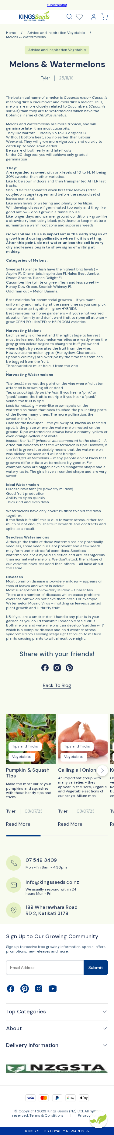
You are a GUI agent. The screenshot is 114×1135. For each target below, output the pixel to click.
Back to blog (57, 685)
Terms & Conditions (46, 1115)
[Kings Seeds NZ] (34, 16)
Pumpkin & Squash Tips (28, 773)
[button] (69, 16)
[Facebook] (10, 992)
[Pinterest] (24, 992)
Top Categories (26, 1011)
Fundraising (57, 4)
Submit (95, 967)
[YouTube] (52, 992)
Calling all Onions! (79, 770)
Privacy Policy (90, 1115)
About (14, 1028)
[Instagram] (38, 992)
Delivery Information (32, 1045)
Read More (18, 824)
